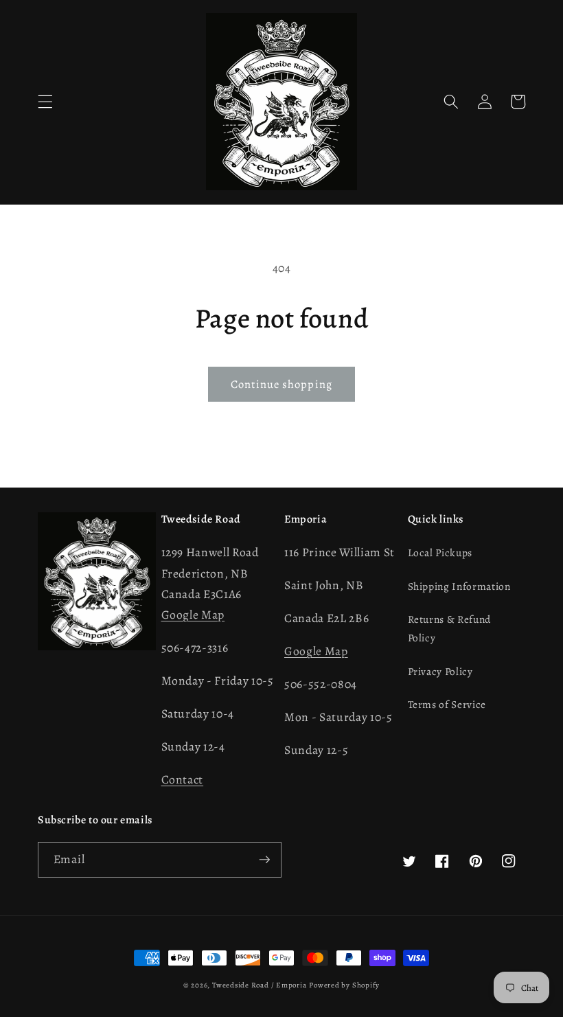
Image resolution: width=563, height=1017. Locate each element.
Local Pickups (440, 552)
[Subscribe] (264, 860)
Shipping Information (459, 586)
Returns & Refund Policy (450, 628)
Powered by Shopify (344, 985)
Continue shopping (281, 384)
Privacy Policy (440, 671)
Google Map (193, 614)
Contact (182, 779)
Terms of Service (447, 704)
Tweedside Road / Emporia (259, 985)
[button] (45, 101)
